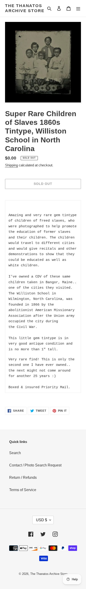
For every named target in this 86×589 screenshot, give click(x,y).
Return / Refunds (23, 477)
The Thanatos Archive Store (24, 8)
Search (15, 453)
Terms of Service (22, 490)
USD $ (41, 520)
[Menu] (78, 8)
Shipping (11, 165)
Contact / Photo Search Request (35, 465)
